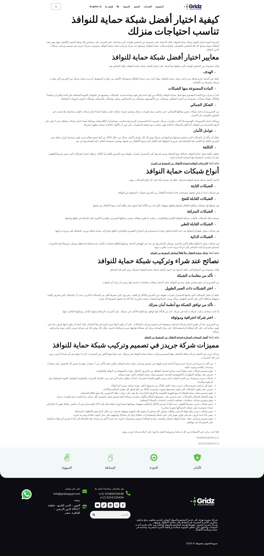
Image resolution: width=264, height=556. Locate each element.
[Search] (94, 515)
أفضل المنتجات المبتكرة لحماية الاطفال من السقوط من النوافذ (176, 337)
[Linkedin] (110, 505)
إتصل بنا (109, 6)
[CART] (56, 7)
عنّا (118, 6)
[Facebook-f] (123, 505)
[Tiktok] (104, 505)
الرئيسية (159, 6)
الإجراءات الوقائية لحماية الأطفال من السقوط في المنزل (179, 163)
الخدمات (148, 6)
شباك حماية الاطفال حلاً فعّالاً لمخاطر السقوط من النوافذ (179, 253)
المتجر (137, 6)
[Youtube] (97, 505)
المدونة (126, 6)
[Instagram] (116, 505)
